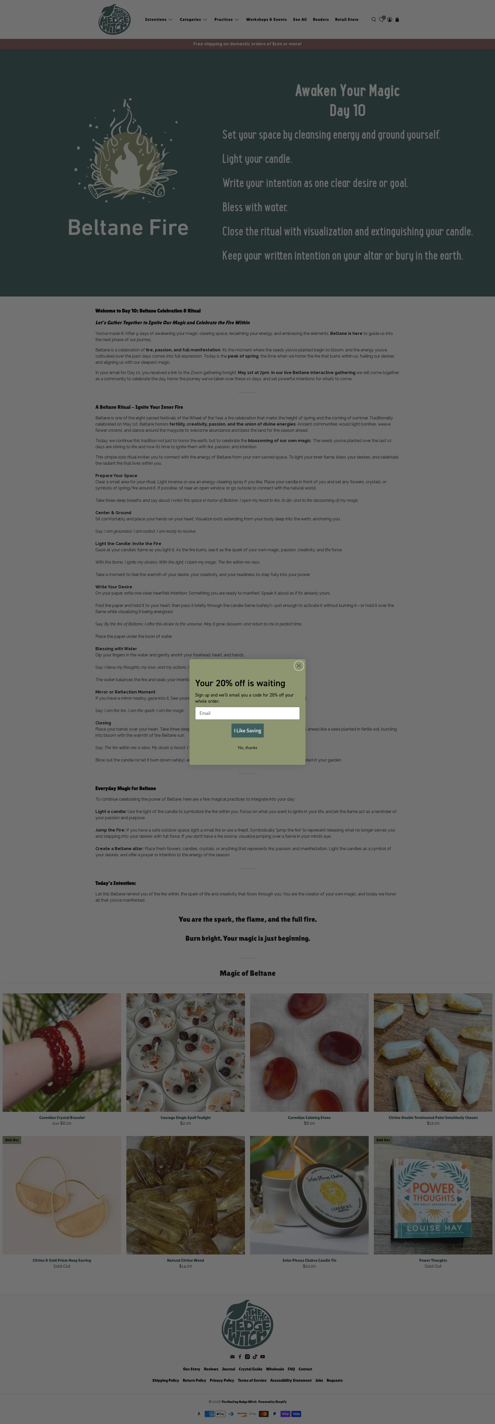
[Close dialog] (298, 665)
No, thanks (247, 747)
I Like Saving (247, 730)
